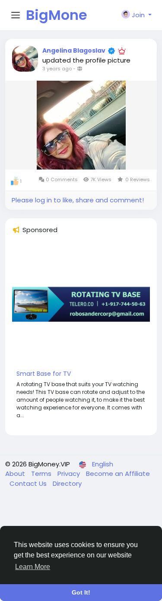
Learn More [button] (32, 566)
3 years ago (57, 68)
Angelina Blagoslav (73, 50)
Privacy (69, 473)
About (16, 473)
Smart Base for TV (43, 373)
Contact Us (29, 483)
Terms (42, 473)
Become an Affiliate (118, 473)
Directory (67, 483)
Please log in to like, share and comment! (78, 200)
